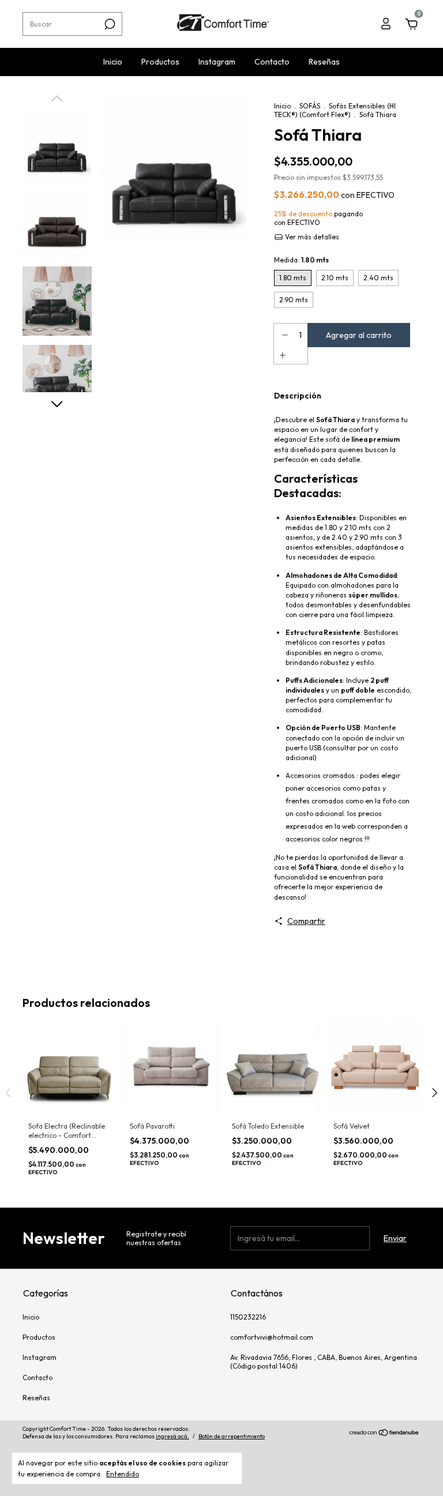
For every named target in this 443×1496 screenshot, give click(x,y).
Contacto (272, 62)
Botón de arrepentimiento (231, 1436)
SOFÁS (309, 106)
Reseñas (324, 62)
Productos (160, 62)
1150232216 (248, 1317)
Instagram (216, 62)
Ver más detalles (311, 236)
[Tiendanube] (384, 1434)
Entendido (122, 1473)
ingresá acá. (172, 1436)
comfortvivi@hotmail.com (271, 1337)
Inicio (112, 62)
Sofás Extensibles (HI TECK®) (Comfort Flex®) (335, 110)
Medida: (301, 259)
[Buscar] (108, 24)
